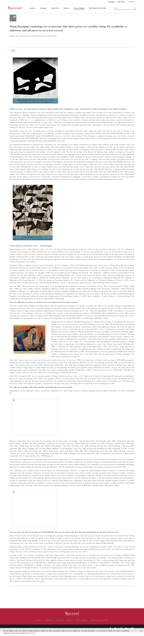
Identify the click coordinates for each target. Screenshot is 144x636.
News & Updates (79, 8)
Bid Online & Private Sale (97, 8)
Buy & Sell (55, 8)
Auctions (32, 8)
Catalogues (43, 8)
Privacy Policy (30, 633)
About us (66, 8)
